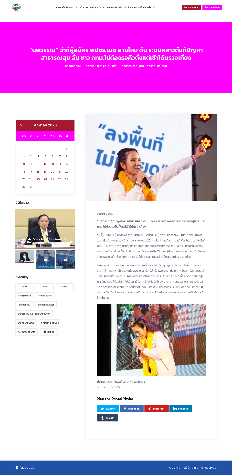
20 (52, 171)
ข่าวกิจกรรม (73, 66)
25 (38, 179)
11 (38, 164)
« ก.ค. (21, 125)
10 (31, 164)
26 (45, 179)
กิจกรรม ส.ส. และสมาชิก (101, 66)
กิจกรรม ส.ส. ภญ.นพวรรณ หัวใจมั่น (144, 66)
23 (24, 179)
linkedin (183, 408)
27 (52, 179)
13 (52, 164)
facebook (134, 408)
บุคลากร (94, 7)
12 (45, 164)
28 (59, 179)
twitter (110, 408)
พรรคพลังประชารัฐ (65, 7)
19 (45, 171)
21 (60, 171)
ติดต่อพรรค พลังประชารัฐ (140, 7)
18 (38, 171)
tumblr (110, 417)
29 (66, 179)
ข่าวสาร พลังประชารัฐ (113, 7)
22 (66, 171)
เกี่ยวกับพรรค (82, 7)
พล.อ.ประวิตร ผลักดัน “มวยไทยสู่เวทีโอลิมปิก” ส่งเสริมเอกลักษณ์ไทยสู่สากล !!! (47, 240)
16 (24, 171)
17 (31, 171)
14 (60, 164)
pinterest (159, 408)
